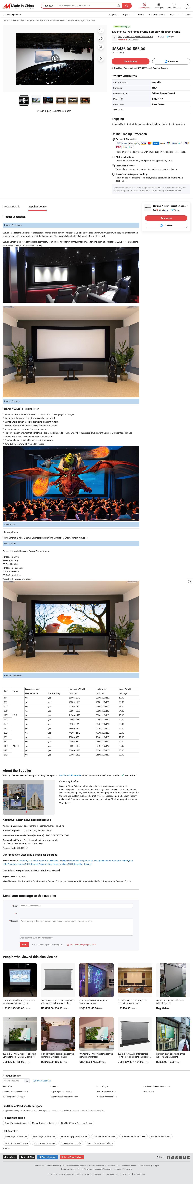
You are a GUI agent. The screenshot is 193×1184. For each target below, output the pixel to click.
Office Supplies (17, 20)
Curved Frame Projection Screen (113, 860)
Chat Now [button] (173, 61)
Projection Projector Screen (133, 1136)
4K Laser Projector (37, 860)
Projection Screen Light (71, 1143)
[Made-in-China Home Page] (18, 6)
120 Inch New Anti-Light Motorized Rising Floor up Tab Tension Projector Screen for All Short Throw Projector (134, 1056)
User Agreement (112, 1174)
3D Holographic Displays (80, 864)
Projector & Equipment (37, 20)
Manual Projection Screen (43, 1123)
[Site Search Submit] (127, 6)
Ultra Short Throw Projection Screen (76, 1123)
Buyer (125, 14)
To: (17, 913)
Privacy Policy (139, 1174)
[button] (118, 5)
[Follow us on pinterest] (184, 1157)
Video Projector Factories (44, 1136)
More (5, 1148)
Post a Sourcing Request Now (81, 944)
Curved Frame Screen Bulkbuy (100, 1143)
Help (140, 14)
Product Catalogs (43, 1080)
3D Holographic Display (13, 1096)
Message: (14, 921)
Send (24, 944)
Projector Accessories (105, 1096)
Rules (188, 14)
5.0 (157, 210)
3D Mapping (52, 860)
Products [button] (48, 5)
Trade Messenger (48, 1157)
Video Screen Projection (44, 1143)
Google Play (27, 1157)
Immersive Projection (69, 860)
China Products (53, 1165)
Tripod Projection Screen (15, 1123)
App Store (10, 1157)
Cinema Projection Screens (14, 1091)
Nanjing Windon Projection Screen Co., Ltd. (136, 36)
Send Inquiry (130, 61)
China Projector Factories (105, 1136)
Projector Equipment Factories (74, 1136)
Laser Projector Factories (16, 1136)
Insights (156, 1165)
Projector (23, 860)
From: (15, 906)
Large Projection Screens (60, 1091)
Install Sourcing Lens (73, 1157)
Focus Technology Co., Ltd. (76, 1174)
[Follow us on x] (172, 1157)
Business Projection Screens (155, 1086)
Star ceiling (101, 1086)
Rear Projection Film (57, 864)
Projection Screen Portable (16, 1143)
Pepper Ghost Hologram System (64, 1096)
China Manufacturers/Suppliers (74, 1165)
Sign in (187, 7)
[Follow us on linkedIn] (188, 1157)
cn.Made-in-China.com (123, 1169)
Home (5, 20)
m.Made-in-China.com (103, 1169)
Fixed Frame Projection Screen (81, 20)
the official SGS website (70, 775)
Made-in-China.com (84, 1169)
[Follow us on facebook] (168, 1157)
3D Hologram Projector (36, 864)
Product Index (144, 1165)
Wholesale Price (113, 1165)
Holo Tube (7, 1086)
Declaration (126, 1174)
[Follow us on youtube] (180, 1157)
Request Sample (160, 68)
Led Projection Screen (160, 1136)
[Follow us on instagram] (176, 1157)
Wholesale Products (96, 1165)
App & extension (156, 14)
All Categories (13, 14)
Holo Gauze (148, 1091)
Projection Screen (57, 20)
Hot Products (39, 1165)
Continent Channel (129, 1165)
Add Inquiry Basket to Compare (55, 110)
